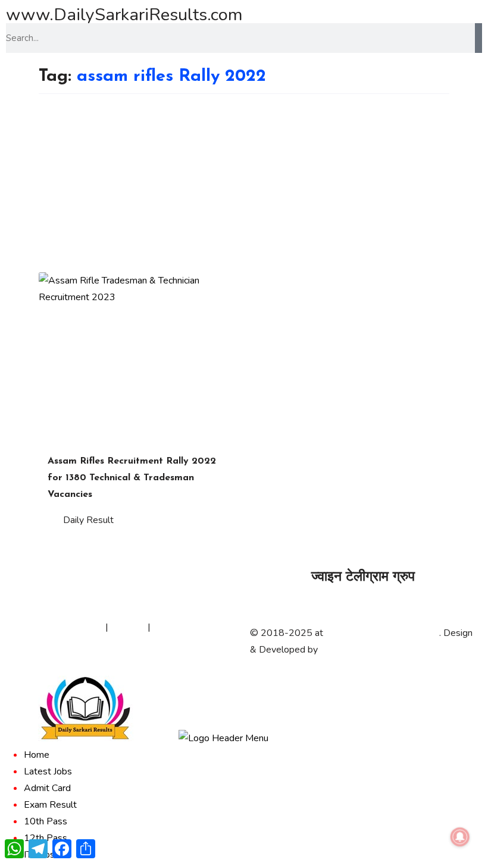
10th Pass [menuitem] (45, 821)
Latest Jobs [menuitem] (48, 771)
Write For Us (180, 627)
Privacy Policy (74, 627)
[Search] (478, 38)
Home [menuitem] (36, 754)
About (25, 627)
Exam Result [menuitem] (50, 804)
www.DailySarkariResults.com (124, 14)
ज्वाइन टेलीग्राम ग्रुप (363, 577)
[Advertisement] (244, 183)
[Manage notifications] (460, 836)
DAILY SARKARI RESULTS (382, 633)
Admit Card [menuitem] (47, 788)
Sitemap (128, 627)
